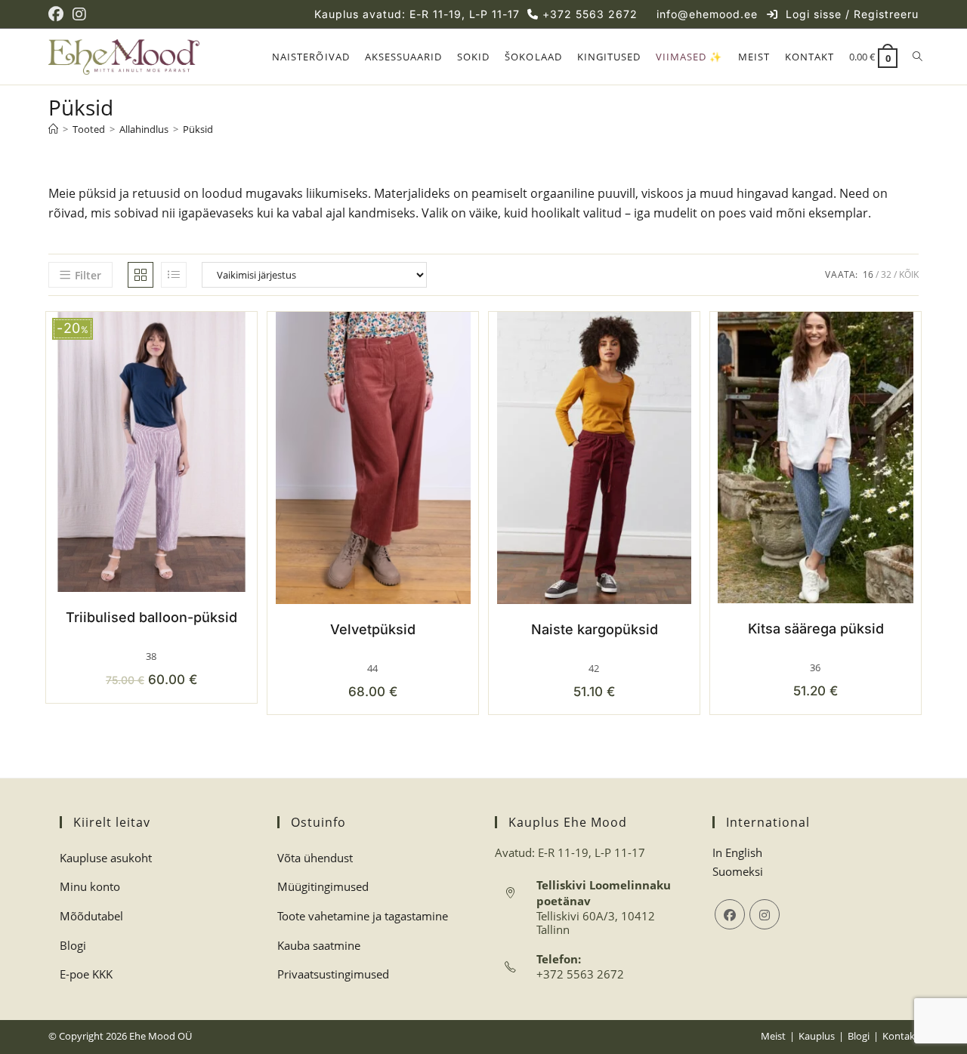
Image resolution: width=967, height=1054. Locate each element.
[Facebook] (730, 914)
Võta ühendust (315, 857)
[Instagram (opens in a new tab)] (79, 14)
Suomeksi (737, 871)
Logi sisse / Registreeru (852, 14)
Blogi (73, 945)
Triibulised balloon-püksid (151, 617)
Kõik (909, 274)
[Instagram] (764, 914)
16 (868, 274)
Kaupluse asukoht (106, 857)
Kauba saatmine (318, 945)
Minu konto (90, 886)
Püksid (198, 129)
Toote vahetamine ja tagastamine (362, 915)
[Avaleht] (53, 129)
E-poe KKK (86, 974)
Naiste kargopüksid (594, 629)
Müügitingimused (323, 886)
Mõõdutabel (91, 915)
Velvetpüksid (373, 629)
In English (737, 852)
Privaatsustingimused (333, 974)
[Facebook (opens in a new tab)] (58, 14)
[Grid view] (140, 275)
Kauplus (817, 1036)
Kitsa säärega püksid (816, 628)
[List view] (174, 275)
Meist (773, 1036)
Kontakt (900, 1036)
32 (886, 274)
